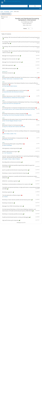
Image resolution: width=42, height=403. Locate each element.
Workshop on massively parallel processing (12, 214)
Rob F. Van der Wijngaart (8, 120)
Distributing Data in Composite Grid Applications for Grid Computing (18, 107)
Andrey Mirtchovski (7, 91)
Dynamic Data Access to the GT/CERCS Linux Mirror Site (15, 96)
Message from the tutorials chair (10, 59)
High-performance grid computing (10, 220)
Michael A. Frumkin (18, 120)
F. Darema (5, 196)
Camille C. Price (13, 133)
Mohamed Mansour (7, 97)
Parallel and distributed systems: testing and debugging (15, 217)
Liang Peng (5, 115)
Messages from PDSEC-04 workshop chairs (12, 206)
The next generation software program (11, 195)
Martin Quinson (14, 86)
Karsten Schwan (21, 97)
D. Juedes (5, 159)
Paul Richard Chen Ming (30, 109)
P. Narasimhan (9, 153)
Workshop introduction (7, 203)
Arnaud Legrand (6, 86)
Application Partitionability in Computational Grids (14, 138)
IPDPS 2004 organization (8, 65)
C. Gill (4, 153)
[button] (40, 8)
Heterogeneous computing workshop (11, 148)
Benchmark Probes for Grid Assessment (11, 125)
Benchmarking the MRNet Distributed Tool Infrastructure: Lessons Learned (20, 77)
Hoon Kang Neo (28, 115)
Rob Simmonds (15, 91)
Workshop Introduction (7, 73)
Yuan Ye (14, 109)
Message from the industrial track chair (11, 62)
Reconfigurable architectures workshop (11, 162)
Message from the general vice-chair (10, 55)
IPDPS (11, 11)
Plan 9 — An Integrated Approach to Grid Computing (14, 90)
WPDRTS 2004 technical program (10, 151)
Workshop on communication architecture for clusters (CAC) (16, 184)
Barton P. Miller (19, 78)
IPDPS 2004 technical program (9, 68)
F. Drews (9, 159)
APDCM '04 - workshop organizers (10, 181)
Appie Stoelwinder (20, 115)
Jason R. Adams (6, 133)
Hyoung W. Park (17, 103)
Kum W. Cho (11, 103)
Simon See (11, 115)
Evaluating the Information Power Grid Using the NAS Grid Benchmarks (19, 119)
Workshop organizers (7, 192)
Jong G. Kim (5, 103)
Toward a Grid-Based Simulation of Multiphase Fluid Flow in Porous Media (19, 102)
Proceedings (6, 11)
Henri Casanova (16, 126)
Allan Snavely (22, 126)
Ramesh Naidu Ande (20, 109)
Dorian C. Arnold (12, 78)
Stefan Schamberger (7, 145)
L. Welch (13, 159)
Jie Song (15, 115)
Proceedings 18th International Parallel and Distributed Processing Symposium (21, 37)
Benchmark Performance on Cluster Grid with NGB (14, 113)
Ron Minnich (21, 91)
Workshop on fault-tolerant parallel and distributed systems (16, 199)
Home (2, 11)
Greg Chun (5, 126)
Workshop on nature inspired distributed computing (14, 173)
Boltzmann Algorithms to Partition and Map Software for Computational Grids (20, 131)
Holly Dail (10, 126)
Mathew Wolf (15, 97)
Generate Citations (6, 13)
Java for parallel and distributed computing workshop (15, 170)
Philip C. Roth (6, 78)
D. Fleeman (17, 159)
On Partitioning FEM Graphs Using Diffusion (12, 143)
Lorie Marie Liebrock (7, 109)
